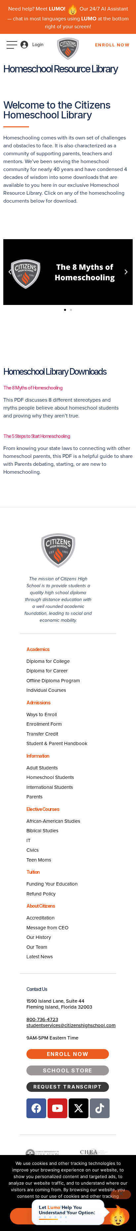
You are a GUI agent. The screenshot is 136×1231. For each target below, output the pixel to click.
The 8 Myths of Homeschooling (32, 387)
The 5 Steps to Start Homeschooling (36, 436)
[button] (10, 272)
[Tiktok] (100, 1108)
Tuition (33, 872)
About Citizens (40, 906)
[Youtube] (57, 1108)
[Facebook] (36, 1108)
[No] (121, 1194)
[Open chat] (117, 1215)
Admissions (38, 702)
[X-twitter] (78, 1108)
